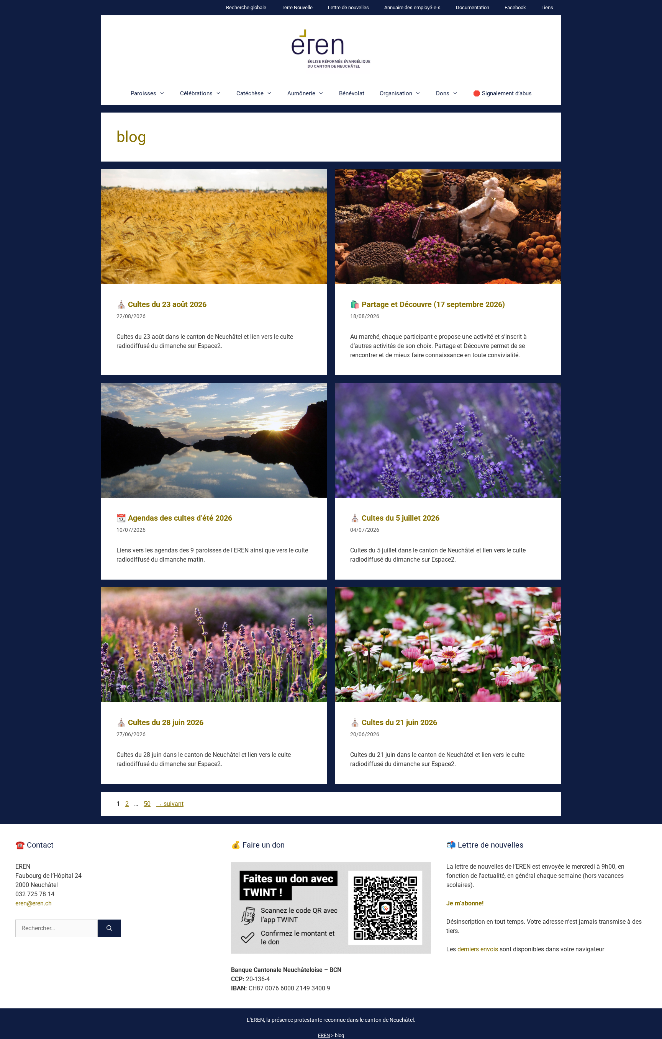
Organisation (396, 93)
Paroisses (143, 93)
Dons (442, 93)
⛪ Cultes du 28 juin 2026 (159, 722)
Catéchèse (250, 93)
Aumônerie (301, 93)
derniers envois (477, 949)
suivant (170, 803)
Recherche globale (246, 7)
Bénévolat (351, 93)
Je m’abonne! (464, 903)
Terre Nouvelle (297, 7)
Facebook (515, 7)
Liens (547, 7)
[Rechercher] (109, 928)
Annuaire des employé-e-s (412, 7)
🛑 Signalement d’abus (502, 93)
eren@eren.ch (33, 903)
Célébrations (196, 93)
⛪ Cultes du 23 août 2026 (161, 304)
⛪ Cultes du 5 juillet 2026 (394, 518)
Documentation (472, 7)
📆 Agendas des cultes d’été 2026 (174, 518)
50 (147, 803)
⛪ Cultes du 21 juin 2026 (393, 722)
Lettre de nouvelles (348, 7)
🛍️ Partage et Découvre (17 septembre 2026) (427, 304)
